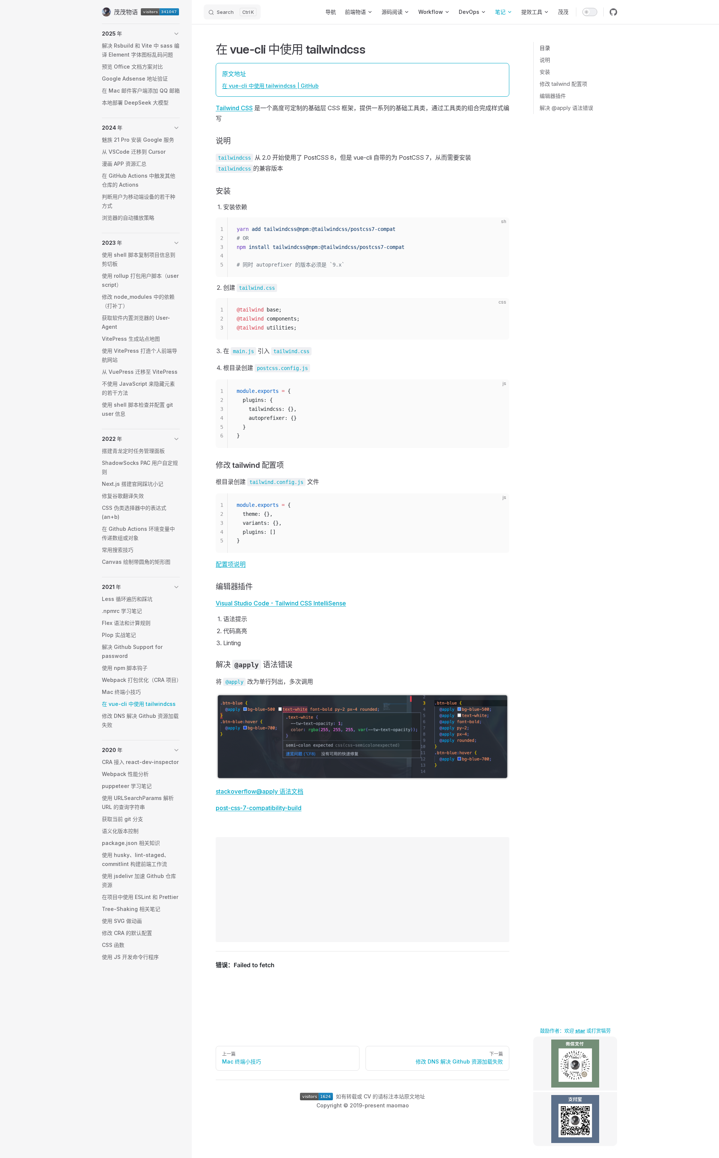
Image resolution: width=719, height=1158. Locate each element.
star (580, 1031)
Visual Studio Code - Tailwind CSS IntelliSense (281, 603)
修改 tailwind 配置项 (563, 84)
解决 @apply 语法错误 (566, 108)
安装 (545, 72)
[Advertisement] (362, 889)
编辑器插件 (553, 96)
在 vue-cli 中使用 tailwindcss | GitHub (270, 85)
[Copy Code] (497, 229)
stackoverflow (236, 791)
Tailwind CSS (234, 108)
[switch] (589, 12)
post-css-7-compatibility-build (258, 808)
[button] (141, 34)
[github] (613, 12)
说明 (545, 60)
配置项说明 (231, 564)
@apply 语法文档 (279, 791)
